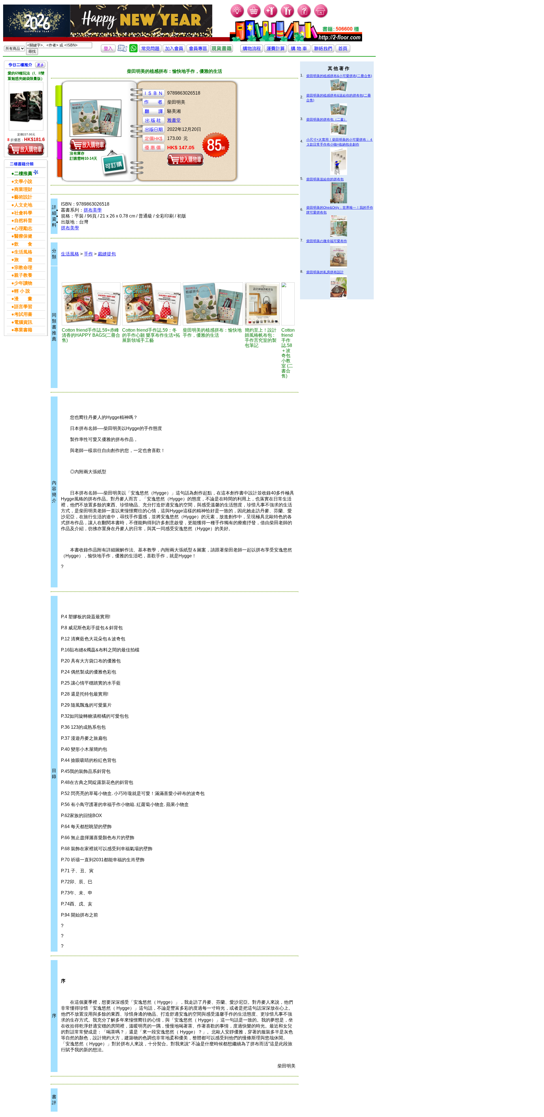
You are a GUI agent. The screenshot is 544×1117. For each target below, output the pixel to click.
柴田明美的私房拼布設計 (325, 272)
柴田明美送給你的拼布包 (325, 179)
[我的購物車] (254, 17)
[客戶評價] (122, 50)
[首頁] (321, 17)
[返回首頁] (342, 50)
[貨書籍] (221, 50)
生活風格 (70, 253)
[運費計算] (275, 50)
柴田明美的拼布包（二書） (326, 119)
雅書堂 (174, 120)
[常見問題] (304, 17)
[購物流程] (251, 50)
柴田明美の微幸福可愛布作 (326, 241)
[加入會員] (271, 17)
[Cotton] (91, 303)
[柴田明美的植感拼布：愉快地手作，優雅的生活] (213, 303)
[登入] (108, 50)
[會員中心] (288, 17)
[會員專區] (197, 50)
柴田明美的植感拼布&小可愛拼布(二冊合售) (339, 76)
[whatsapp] (133, 50)
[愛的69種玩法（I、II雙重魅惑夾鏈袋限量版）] (26, 106)
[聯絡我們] (323, 50)
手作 (88, 253)
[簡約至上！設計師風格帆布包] (262, 303)
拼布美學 (93, 210)
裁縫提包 (107, 253)
